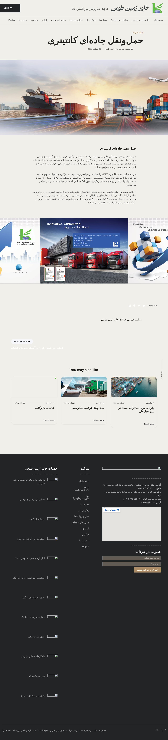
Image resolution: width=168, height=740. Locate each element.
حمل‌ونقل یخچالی (36, 637)
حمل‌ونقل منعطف (58, 20)
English (11, 20)
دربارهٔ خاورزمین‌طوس (141, 20)
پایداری (44, 20)
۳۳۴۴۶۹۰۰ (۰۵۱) (146, 488)
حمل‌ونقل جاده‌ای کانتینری (32, 695)
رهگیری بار (90, 20)
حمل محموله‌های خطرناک (33, 617)
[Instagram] (157, 730)
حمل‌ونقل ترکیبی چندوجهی (88, 407)
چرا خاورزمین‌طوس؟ (119, 20)
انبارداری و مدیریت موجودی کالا (30, 558)
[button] (148, 424)
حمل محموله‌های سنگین (33, 597)
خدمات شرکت (138, 33)
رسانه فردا (6, 730)
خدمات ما (103, 20)
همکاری (34, 20)
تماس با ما (23, 20)
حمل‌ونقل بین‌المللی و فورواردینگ (29, 578)
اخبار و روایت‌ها (76, 20)
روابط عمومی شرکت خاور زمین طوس (120, 49)
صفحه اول (158, 20)
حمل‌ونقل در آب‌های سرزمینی (31, 539)
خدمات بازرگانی (44, 407)
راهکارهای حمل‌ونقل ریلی (33, 656)
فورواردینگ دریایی (36, 676)
